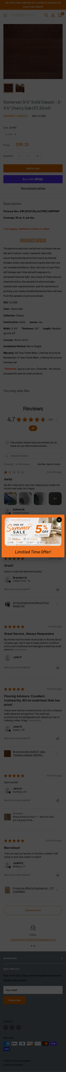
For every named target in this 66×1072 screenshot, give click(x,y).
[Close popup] (59, 519)
